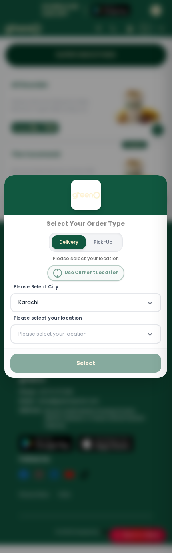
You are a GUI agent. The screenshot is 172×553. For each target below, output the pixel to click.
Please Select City (36, 287)
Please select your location (48, 319)
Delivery (69, 242)
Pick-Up (103, 242)
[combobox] (19, 303)
